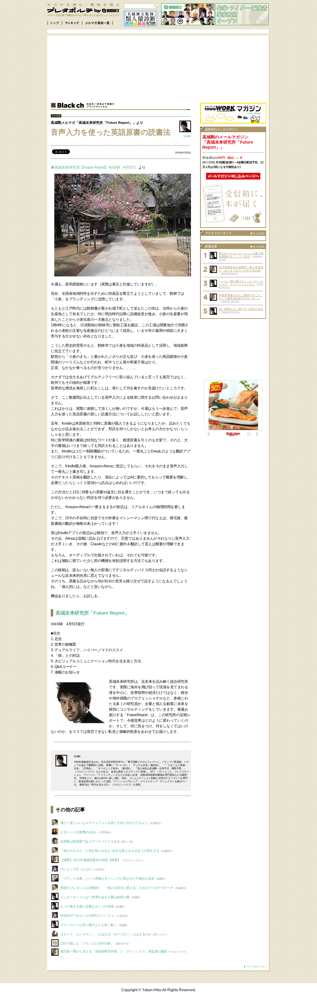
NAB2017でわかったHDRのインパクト (87, 915)
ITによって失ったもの (75, 869)
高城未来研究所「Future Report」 (92, 613)
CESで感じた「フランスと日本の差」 (86, 943)
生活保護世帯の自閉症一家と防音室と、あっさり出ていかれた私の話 (241, 269)
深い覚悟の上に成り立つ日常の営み (241, 309)
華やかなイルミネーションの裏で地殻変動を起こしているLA (241, 255)
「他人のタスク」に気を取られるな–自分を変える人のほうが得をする (109, 851)
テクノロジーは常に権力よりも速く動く (88, 925)
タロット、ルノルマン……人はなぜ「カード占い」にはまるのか (105, 934)
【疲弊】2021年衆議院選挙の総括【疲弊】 (90, 860)
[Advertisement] (162, 67)
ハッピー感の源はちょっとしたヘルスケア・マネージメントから (241, 283)
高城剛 (187, 136)
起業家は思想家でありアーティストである (90, 841)
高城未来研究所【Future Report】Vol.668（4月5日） (96, 167)
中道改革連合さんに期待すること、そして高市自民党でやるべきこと (241, 297)
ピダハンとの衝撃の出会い (79, 832)
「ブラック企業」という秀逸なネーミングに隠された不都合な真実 (107, 878)
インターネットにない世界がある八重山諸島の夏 (94, 897)
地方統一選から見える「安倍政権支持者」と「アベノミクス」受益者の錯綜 (113, 951)
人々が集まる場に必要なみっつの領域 (87, 906)
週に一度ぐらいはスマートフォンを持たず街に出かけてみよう (104, 823)
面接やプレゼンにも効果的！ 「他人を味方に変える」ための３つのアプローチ (116, 888)
